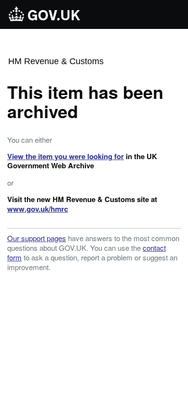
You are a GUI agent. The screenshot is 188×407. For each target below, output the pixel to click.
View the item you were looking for (65, 156)
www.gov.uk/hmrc (37, 209)
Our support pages (36, 238)
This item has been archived (85, 101)
